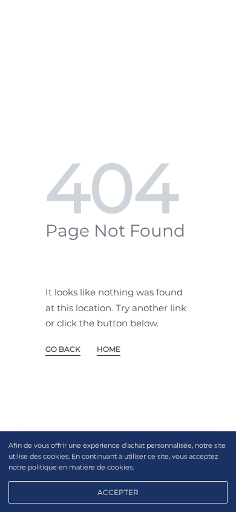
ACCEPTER (118, 492)
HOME (108, 350)
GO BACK (62, 350)
